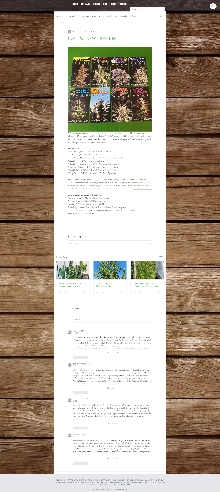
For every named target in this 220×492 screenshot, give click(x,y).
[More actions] (151, 31)
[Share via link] (85, 237)
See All (161, 256)
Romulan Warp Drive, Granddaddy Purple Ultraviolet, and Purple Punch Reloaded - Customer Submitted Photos (72, 285)
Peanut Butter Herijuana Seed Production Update (107, 285)
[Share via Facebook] (69, 237)
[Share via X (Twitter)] (74, 237)
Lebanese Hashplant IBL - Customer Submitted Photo (146, 285)
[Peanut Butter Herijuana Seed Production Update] (110, 270)
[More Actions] (151, 332)
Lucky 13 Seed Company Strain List (84, 16)
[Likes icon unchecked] (74, 357)
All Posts (60, 16)
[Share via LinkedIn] (80, 237)
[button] (161, 16)
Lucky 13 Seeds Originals (116, 16)
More (133, 16)
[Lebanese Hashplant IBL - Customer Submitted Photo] (147, 270)
